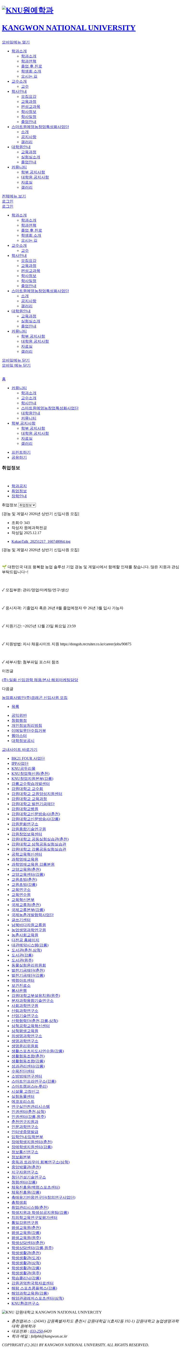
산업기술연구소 (25, 1016)
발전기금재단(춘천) (28, 970)
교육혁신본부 (23, 900)
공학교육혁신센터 (27, 854)
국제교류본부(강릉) (28, 910)
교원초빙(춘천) (24, 879)
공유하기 (19, 457)
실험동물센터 (23, 1096)
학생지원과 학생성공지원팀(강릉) (40, 1212)
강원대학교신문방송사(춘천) (36, 814)
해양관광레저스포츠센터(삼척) (38, 1298)
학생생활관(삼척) (26, 1263)
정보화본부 (21, 1157)
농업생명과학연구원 (29, 930)
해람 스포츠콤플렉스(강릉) (34, 1288)
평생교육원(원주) (26, 1238)
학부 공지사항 (23, 423)
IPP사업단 (20, 763)
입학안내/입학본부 (27, 1137)
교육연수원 (21, 895)
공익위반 (19, 715)
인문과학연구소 (25, 1127)
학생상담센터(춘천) (28, 1243)
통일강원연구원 (25, 1223)
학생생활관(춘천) (26, 1253)
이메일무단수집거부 (29, 730)
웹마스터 (19, 736)
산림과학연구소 (25, 1011)
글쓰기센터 (21, 920)
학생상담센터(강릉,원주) (32, 1248)
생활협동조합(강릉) (28, 1061)
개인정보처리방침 (27, 725)
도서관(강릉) (22, 955)
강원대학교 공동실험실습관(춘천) (40, 839)
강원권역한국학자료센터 (33, 1283)
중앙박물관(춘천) (26, 1167)
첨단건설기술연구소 (29, 1177)
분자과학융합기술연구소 (33, 1001)
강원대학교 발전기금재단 (33, 804)
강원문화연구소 (25, 824)
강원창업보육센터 (27, 834)
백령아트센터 (23, 980)
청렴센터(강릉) (24, 1182)
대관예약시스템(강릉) (30, 945)
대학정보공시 (23, 741)
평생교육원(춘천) (26, 1228)
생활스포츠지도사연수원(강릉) (38, 1051)
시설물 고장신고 (25, 1091)
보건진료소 (21, 985)
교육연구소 (21, 890)
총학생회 (19, 1202)
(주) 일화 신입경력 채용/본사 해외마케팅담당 (40, 680)
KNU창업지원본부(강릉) (32, 779)
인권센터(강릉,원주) (29, 1117)
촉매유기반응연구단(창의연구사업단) (43, 1197)
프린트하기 (21, 452)
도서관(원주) (22, 960)
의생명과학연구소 (27, 1036)
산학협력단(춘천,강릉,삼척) (35, 1021)
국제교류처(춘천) (26, 905)
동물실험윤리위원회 (29, 965)
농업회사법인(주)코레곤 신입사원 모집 (35, 698)
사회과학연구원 (25, 1006)
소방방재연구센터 (27, 1076)
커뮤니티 (19, 388)
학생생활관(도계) (26, 1258)
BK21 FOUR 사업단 (28, 758)
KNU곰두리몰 (23, 768)
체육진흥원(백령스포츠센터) (36, 1187)
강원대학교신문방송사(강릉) (36, 819)
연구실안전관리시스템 (31, 1106)
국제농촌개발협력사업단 (33, 915)
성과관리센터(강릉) (28, 1066)
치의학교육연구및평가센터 (35, 1217)
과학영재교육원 (25, 859)
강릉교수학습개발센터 (31, 784)
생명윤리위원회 (25, 1046)
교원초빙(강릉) (24, 884)
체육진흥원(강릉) (26, 1192)
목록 (15, 706)
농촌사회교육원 (25, 935)
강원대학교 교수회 (27, 789)
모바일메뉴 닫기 (16, 360)
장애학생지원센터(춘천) (32, 1142)
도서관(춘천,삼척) (27, 950)
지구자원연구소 (25, 1172)
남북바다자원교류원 (29, 925)
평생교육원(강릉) (26, 1233)
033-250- (37, 1331)
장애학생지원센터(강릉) (32, 1147)
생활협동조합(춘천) (28, 1056)
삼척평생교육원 (25, 1031)
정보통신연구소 (25, 1152)
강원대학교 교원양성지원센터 (37, 794)
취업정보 (9, 505)
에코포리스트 (23, 1101)
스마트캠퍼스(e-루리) (29, 1086)
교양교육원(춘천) (26, 869)
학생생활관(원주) (26, 1273)
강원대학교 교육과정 (29, 799)
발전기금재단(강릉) (28, 975)
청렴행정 (19, 720)
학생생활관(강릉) (26, 1268)
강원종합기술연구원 (29, 829)
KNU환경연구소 (25, 1303)
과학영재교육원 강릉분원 (33, 864)
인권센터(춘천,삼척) (29, 1112)
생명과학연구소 (25, 1041)
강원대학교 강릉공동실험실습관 (39, 849)
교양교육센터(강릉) (28, 874)
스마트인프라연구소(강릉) (34, 1081)
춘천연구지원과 (25, 1122)
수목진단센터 (23, 1071)
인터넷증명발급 (25, 1132)
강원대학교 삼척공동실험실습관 (39, 844)
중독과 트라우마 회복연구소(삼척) (40, 1162)
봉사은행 (19, 990)
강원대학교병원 (25, 809)
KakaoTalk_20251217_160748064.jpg (41, 541)
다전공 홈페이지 (25, 940)
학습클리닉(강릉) (26, 1278)
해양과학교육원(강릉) (30, 1293)
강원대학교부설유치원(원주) (36, 995)
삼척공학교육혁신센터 (31, 1026)
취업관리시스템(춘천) (30, 1207)
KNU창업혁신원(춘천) (30, 773)
